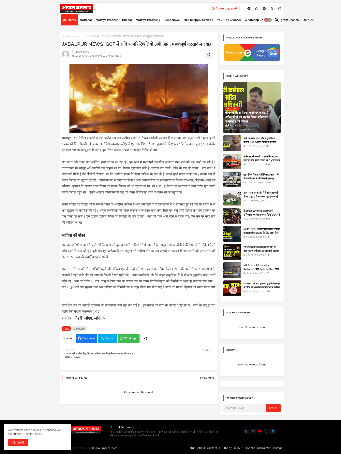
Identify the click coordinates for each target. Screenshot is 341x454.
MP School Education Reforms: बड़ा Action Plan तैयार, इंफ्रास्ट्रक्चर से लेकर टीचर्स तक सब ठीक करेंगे (262, 271)
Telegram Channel (287, 19)
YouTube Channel (229, 19)
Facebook (88, 338)
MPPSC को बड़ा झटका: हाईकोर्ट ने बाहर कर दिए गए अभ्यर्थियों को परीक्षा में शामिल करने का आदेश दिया (262, 287)
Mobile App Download (198, 19)
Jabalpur (77, 36)
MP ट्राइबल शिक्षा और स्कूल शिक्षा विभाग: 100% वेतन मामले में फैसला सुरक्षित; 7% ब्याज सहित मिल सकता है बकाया (261, 144)
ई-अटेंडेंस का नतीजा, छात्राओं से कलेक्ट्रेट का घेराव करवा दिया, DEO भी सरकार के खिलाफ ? (262, 214)
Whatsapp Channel (258, 19)
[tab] (69, 19)
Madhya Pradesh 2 (148, 19)
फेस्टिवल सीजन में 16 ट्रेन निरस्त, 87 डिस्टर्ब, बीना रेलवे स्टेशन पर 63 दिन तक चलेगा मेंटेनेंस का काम (262, 160)
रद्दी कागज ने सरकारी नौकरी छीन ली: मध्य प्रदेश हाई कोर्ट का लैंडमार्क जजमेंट (261, 249)
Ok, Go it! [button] (18, 442)
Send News (172, 19)
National (86, 19)
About (201, 447)
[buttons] (248, 9)
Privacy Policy (231, 447)
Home (72, 19)
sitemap (278, 447)
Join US (309, 19)
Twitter (110, 338)
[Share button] (145, 338)
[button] (268, 20)
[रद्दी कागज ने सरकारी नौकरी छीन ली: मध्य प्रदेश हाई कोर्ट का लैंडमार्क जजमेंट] (232, 252)
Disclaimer (264, 447)
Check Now (30, 433)
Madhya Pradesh (107, 19)
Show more (207, 377)
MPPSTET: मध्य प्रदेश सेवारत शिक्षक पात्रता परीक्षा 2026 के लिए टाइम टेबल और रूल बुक (262, 233)
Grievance (248, 447)
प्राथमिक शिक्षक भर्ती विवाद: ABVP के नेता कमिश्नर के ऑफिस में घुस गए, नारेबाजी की (261, 178)
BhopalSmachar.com (104, 448)
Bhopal (127, 19)
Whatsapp (130, 338)
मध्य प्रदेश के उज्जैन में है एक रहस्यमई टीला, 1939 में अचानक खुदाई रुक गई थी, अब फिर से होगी (261, 196)
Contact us (214, 447)
